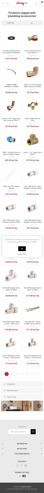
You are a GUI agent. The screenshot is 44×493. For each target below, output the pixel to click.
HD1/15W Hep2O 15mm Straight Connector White (11, 221)
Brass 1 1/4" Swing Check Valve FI (33, 153)
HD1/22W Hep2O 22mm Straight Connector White (33, 221)
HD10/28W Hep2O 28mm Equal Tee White (32, 289)
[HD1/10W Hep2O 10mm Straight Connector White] (33, 173)
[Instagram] (25, 465)
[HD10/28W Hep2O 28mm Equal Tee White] (33, 275)
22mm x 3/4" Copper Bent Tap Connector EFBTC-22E (11, 120)
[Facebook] (21, 465)
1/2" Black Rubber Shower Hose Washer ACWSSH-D (11, 52)
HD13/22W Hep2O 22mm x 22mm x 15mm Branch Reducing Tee (32, 358)
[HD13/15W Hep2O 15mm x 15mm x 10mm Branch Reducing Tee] (11, 343)
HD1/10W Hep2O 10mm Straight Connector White (33, 187)
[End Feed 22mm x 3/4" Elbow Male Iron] (33, 72)
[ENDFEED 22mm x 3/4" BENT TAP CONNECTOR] (11, 106)
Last (37, 374)
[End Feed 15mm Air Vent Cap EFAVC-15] (33, 38)
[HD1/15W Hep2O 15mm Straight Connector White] (11, 207)
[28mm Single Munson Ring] (33, 106)
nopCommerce (26, 487)
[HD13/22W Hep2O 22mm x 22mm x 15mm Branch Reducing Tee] (33, 343)
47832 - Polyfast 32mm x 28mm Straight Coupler (11, 153)
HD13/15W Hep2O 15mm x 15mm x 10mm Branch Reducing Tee (11, 358)
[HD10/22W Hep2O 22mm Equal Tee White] (11, 275)
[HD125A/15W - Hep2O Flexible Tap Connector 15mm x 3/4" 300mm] (33, 309)
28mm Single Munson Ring (32, 119)
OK (22, 249)
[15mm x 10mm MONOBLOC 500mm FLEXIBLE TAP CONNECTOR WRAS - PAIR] (11, 72)
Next (32, 374)
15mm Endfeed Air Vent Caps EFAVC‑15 (32, 52)
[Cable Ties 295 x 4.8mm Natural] (11, 173)
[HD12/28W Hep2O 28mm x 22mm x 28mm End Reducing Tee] (11, 309)
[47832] (11, 140)
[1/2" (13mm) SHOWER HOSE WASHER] (11, 38)
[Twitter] (17, 465)
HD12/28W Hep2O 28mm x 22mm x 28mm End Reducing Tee (11, 324)
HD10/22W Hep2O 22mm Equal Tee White (11, 289)
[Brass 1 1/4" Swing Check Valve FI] (33, 140)
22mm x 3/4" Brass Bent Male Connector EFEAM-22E (32, 86)
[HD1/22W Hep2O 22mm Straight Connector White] (33, 207)
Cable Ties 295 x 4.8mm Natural (11, 187)
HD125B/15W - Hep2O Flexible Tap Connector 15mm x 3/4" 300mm (33, 324)
